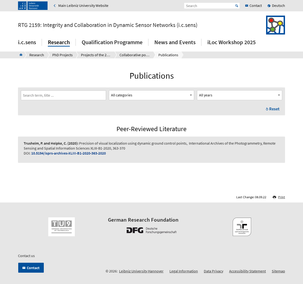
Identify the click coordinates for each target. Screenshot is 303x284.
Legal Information (183, 271)
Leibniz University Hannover (141, 271)
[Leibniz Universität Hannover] (33, 5)
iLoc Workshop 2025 (231, 42)
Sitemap (278, 271)
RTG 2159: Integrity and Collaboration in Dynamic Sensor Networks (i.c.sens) (107, 25)
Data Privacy (213, 271)
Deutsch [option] (278, 5)
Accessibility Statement (247, 271)
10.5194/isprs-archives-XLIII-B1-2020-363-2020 (68, 153)
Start (237, 6)
